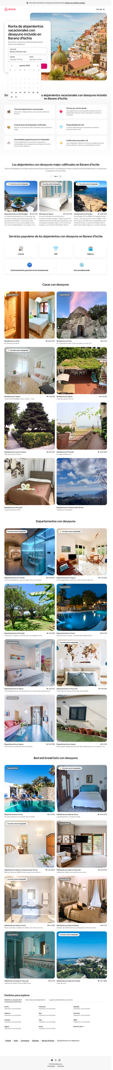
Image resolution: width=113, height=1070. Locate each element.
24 (16, 92)
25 (20, 92)
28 (33, 92)
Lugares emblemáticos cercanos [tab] (61, 1000)
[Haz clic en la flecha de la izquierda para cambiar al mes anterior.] (12, 65)
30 (12, 97)
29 (37, 92)
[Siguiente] (60, 176)
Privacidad (51, 1066)
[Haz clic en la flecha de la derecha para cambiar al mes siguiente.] (37, 65)
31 (16, 97)
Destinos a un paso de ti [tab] (13, 1000)
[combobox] (27, 51)
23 (12, 92)
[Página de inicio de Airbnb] (10, 9)
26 (24, 92)
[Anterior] (51, 176)
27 (29, 92)
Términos (60, 1066)
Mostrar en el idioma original (75, 3)
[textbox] (18, 59)
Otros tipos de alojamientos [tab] (35, 1000)
